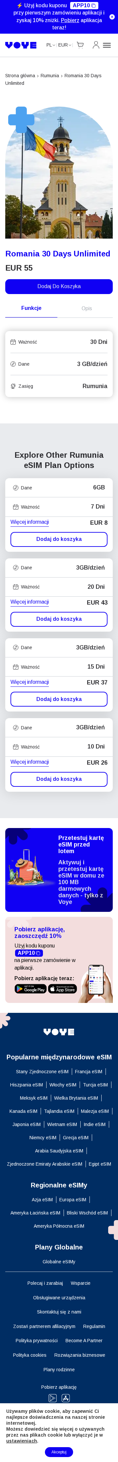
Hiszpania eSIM (26, 1084)
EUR (63, 45)
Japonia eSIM (26, 1124)
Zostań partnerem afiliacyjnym (44, 1326)
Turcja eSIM (95, 1084)
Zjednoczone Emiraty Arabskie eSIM (44, 1164)
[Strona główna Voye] (21, 45)
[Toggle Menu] (108, 45)
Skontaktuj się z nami (59, 1311)
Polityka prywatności (37, 1340)
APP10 (81, 5)
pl (49, 45)
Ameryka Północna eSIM (59, 1226)
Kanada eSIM (23, 1111)
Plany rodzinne (59, 1369)
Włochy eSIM (62, 1084)
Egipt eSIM (100, 1164)
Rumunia (50, 75)
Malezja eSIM (95, 1111)
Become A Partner (84, 1340)
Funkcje (31, 308)
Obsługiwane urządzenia (59, 1297)
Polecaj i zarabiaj (45, 1283)
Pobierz (70, 20)
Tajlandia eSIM (59, 1111)
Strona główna (20, 75)
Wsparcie (80, 1283)
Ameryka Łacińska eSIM (35, 1212)
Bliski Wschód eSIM (87, 1212)
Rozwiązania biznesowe (79, 1355)
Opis (87, 308)
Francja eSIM (88, 1071)
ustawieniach (21, 1441)
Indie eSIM (95, 1124)
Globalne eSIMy (59, 1261)
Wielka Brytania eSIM (76, 1098)
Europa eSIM (72, 1199)
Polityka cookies (30, 1355)
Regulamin (94, 1326)
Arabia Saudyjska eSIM (59, 1150)
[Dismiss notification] (112, 17)
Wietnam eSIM (62, 1124)
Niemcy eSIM (43, 1137)
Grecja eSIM (75, 1137)
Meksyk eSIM (34, 1098)
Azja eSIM (42, 1199)
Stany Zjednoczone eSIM (42, 1071)
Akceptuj (59, 1452)
